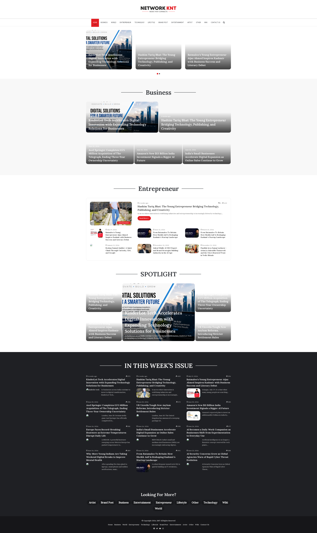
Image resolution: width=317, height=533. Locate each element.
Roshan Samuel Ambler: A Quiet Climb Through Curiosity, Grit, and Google (119, 250)
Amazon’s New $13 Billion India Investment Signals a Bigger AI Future (156, 157)
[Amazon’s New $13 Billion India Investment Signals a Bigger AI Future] (158, 148)
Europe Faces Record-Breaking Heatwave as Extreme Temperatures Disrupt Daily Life (106, 432)
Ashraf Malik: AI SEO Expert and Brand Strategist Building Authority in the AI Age (165, 250)
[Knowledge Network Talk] (158, 9)
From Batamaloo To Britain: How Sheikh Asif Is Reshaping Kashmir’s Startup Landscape (165, 234)
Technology (139, 22)
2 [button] (159, 73)
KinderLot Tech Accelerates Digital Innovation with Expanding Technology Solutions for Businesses (117, 124)
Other (198, 22)
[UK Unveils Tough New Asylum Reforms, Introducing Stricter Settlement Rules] (137, 415)
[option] (109, 49)
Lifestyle (151, 22)
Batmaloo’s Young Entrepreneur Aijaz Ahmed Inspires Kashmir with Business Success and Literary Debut (119, 236)
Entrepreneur (125, 22)
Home (95, 22)
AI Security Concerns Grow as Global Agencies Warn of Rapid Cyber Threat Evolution (207, 456)
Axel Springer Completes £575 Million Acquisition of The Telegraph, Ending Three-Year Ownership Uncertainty (213, 301)
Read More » (144, 218)
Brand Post (163, 22)
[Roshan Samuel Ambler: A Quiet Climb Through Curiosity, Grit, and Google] (91, 245)
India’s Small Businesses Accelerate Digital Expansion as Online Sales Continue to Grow (204, 157)
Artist (190, 22)
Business (104, 22)
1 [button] (157, 73)
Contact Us (215, 22)
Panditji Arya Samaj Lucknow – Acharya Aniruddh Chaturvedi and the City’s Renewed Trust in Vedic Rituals (214, 251)
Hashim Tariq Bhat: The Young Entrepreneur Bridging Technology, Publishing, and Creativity (193, 124)
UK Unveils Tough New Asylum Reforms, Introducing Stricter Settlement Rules (153, 408)
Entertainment (177, 22)
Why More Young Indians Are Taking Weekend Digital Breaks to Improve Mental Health (106, 456)
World (113, 22)
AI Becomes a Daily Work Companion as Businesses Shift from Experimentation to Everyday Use (209, 432)
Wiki (205, 22)
